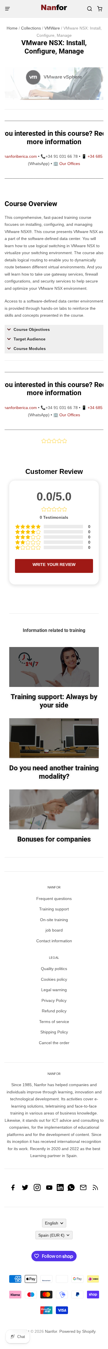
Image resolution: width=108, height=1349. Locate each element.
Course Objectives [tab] (32, 329)
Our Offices (69, 163)
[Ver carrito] (99, 8)
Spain (51, 1235)
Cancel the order (54, 1042)
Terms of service (54, 1021)
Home (12, 28)
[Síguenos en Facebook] (12, 1189)
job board (54, 930)
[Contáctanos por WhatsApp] (71, 1189)
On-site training (54, 919)
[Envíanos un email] (83, 1189)
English (51, 1223)
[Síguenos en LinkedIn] (60, 1189)
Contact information (54, 941)
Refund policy (54, 1011)
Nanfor (51, 1331)
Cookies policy (54, 979)
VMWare (52, 28)
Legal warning (54, 989)
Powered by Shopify (77, 1331)
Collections (31, 28)
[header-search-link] (89, 8)
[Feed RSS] (95, 1189)
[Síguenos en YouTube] (49, 1189)
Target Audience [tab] (30, 339)
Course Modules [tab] (30, 348)
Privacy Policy (54, 1000)
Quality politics (54, 968)
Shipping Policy (54, 1032)
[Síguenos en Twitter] (25, 1189)
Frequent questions (54, 898)
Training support (54, 909)
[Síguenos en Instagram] (37, 1189)
